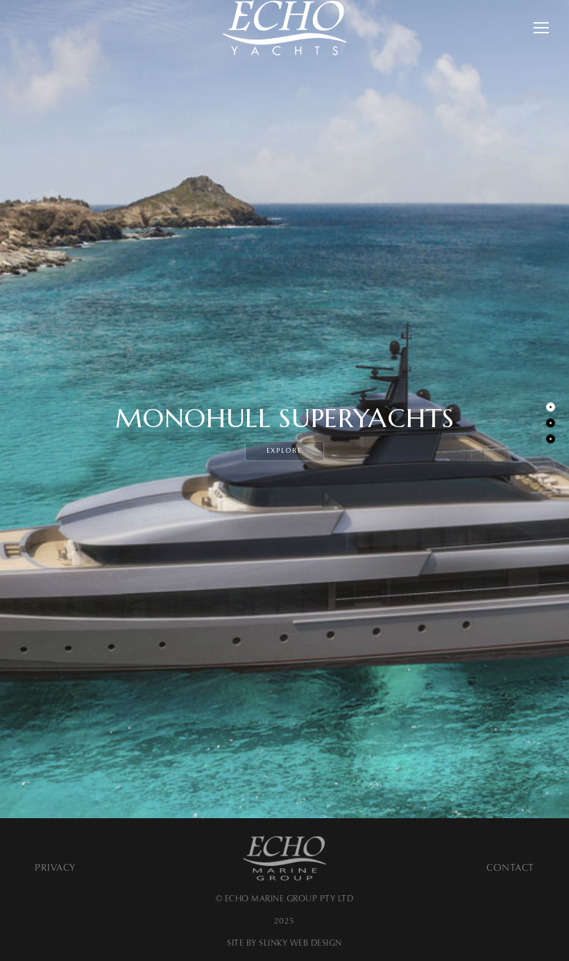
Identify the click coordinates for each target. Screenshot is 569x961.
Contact (510, 868)
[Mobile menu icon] (541, 28)
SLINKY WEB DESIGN (300, 943)
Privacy (55, 868)
